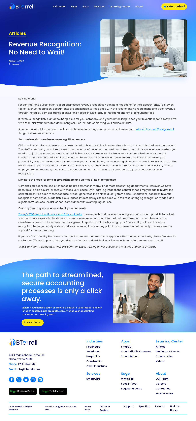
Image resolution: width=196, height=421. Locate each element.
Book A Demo (32, 322)
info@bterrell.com (28, 369)
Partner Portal (164, 393)
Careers (161, 383)
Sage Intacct (129, 383)
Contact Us (163, 388)
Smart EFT (127, 346)
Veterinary (93, 351)
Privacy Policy (87, 408)
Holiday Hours (175, 408)
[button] (59, 7)
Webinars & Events (168, 351)
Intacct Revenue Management (155, 129)
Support (128, 406)
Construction (94, 361)
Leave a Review (105, 408)
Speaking (144, 406)
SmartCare (93, 379)
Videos (160, 361)
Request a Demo (131, 388)
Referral (160, 406)
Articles (160, 346)
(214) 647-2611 (27, 364)
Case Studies (164, 356)
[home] (28, 6)
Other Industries (96, 366)
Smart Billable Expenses (136, 351)
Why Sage (127, 379)
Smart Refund (129, 356)
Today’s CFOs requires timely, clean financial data (50, 214)
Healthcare (93, 346)
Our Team (162, 379)
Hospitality (93, 356)
